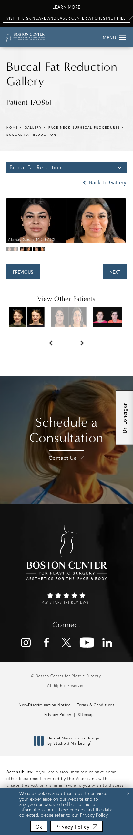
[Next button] (82, 339)
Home (12, 127)
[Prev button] (50, 339)
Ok (39, 826)
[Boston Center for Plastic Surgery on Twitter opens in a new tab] (66, 642)
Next (114, 272)
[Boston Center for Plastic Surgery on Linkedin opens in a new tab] (107, 642)
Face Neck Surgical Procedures (84, 127)
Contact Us (63, 457)
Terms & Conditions (96, 704)
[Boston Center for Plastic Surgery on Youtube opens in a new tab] (86, 642)
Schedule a (66, 430)
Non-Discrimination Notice (45, 704)
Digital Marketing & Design (73, 741)
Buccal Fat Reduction (31, 135)
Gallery (33, 127)
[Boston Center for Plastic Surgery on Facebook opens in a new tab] (46, 642)
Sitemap (86, 714)
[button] (122, 37)
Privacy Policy (57, 714)
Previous (23, 272)
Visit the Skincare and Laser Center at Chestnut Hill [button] (66, 18)
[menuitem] (26, 642)
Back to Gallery (107, 182)
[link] (66, 599)
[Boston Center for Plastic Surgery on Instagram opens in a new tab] (25, 642)
